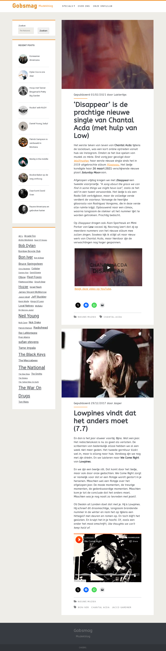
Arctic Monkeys (25, 240)
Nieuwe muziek (87, 317)
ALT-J (20, 236)
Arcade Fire (30, 236)
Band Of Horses (40, 240)
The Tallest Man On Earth (28, 382)
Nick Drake (35, 322)
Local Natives (26, 305)
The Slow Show (24, 374)
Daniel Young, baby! (39, 123)
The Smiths (36, 374)
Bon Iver (83, 607)
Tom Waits (23, 402)
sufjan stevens (28, 342)
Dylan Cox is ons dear (37, 74)
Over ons (84, 6)
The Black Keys (32, 354)
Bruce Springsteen (30, 264)
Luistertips (120, 94)
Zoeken (22, 25)
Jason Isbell (24, 297)
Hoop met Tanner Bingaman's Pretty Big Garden (38, 92)
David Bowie (35, 272)
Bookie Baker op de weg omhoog (39, 177)
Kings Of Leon (37, 301)
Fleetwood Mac (25, 282)
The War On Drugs (29, 391)
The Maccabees (28, 360)
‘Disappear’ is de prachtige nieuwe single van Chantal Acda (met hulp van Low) (108, 54)
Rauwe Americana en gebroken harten (39, 208)
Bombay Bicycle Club (29, 251)
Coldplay (35, 268)
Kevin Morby (23, 301)
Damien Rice (23, 273)
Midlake (38, 306)
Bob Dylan (27, 245)
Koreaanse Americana (35, 58)
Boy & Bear (39, 258)
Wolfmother (81, 160)
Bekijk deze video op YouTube (93, 288)
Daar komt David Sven (37, 193)
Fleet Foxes (34, 277)
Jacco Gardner (121, 607)
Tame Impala (27, 348)
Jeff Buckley (38, 296)
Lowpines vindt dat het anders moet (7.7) (108, 363)
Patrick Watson (25, 328)
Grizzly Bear (39, 282)
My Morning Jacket (26, 310)
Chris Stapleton (24, 269)
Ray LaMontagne (27, 332)
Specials (67, 6)
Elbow (22, 277)
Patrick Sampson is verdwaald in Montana (38, 143)
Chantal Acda (113, 317)
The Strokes (23, 378)
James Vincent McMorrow (32, 292)
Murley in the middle (39, 159)
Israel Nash (36, 287)
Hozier (23, 287)
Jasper (118, 403)
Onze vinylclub (102, 6)
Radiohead (40, 327)
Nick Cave (22, 323)
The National (31, 367)
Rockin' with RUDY (38, 107)
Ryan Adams (24, 337)
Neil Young (28, 315)
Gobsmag (83, 630)
